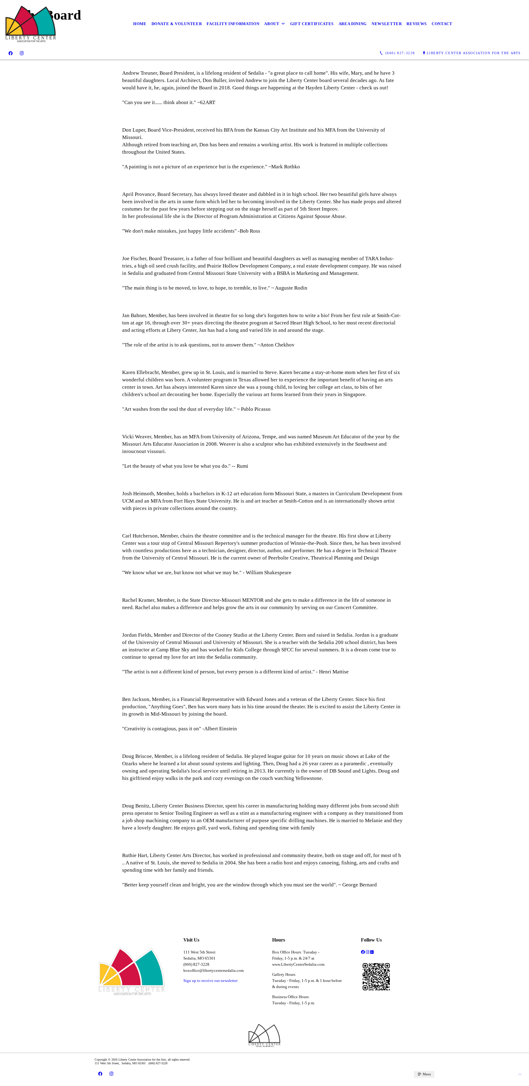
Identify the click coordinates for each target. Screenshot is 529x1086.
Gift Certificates (312, 23)
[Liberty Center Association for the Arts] (31, 24)
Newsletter (387, 23)
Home (140, 23)
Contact (442, 23)
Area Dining (353, 23)
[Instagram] (21, 53)
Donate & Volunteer (177, 23)
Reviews (417, 23)
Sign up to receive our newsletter (210, 980)
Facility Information (233, 23)
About (271, 23)
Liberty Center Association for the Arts (474, 53)
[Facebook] (10, 53)
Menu (426, 1074)
